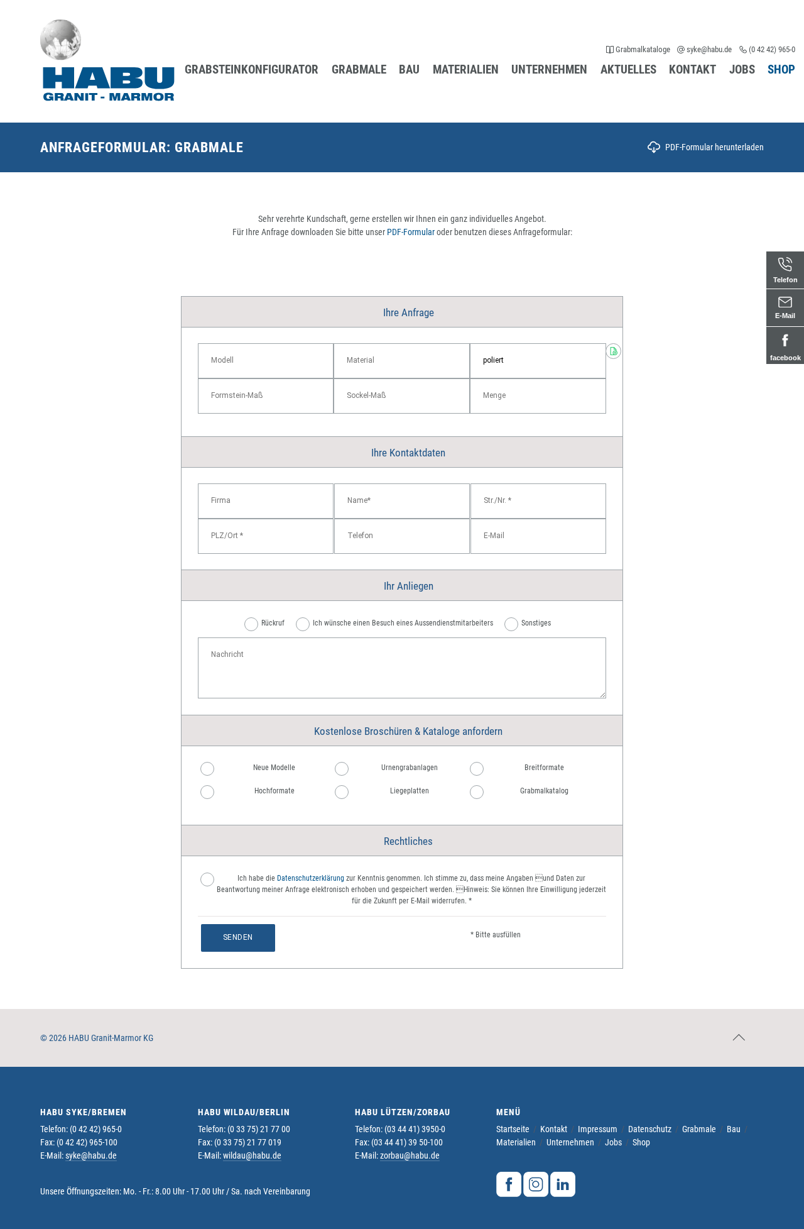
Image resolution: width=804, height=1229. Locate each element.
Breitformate (544, 767)
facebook (785, 357)
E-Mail (785, 315)
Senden (238, 937)
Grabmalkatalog (544, 790)
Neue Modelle (274, 767)
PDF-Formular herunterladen (714, 147)
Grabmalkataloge (643, 49)
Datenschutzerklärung (310, 878)
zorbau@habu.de (410, 1155)
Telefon (785, 280)
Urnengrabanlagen (409, 767)
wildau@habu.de (252, 1155)
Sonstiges (536, 623)
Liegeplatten (409, 790)
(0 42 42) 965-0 (771, 49)
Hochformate (274, 790)
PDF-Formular (411, 232)
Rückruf (273, 623)
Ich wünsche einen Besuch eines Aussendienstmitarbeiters (403, 623)
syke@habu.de (709, 49)
